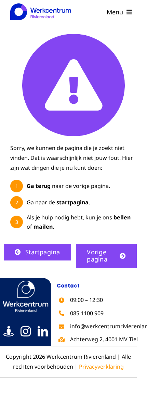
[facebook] (8, 331)
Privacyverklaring (101, 366)
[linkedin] (43, 331)
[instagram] (26, 331)
